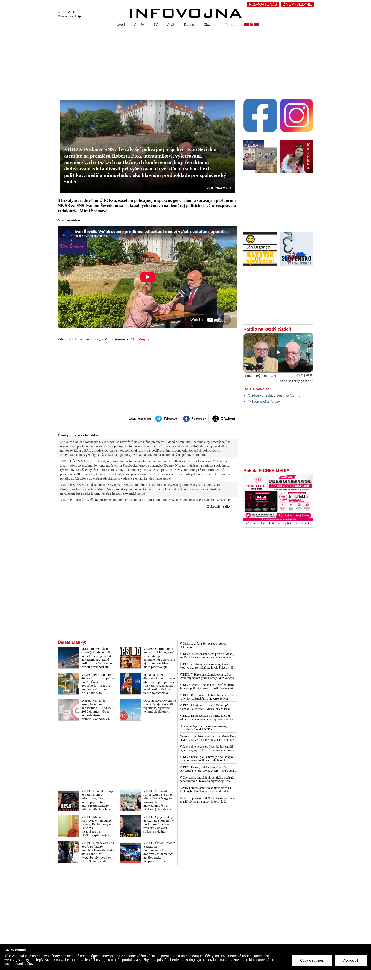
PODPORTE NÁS (263, 4)
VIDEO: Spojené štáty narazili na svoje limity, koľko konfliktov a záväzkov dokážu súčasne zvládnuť (159, 824)
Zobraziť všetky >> (221, 506)
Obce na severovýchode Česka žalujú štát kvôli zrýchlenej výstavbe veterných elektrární (159, 706)
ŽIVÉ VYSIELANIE (297, 4)
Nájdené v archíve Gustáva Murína (274, 395)
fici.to (290, 523)
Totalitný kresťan (260, 376)
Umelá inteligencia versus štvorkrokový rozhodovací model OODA (204, 727)
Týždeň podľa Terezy (264, 401)
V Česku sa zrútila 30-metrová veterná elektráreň (203, 645)
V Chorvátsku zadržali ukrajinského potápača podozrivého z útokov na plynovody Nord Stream (207, 779)
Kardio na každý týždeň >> (296, 381)
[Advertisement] (184, 60)
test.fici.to (304, 523)
